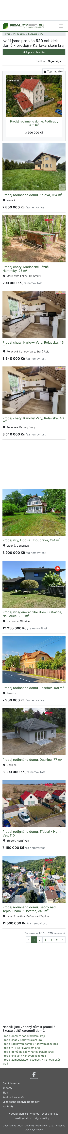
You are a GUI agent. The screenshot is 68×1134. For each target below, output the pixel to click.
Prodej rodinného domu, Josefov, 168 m (33, 688)
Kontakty (8, 1106)
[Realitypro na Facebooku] (34, 1075)
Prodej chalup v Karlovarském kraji (24, 1055)
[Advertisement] (34, 10)
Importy (7, 1088)
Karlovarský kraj (35, 34)
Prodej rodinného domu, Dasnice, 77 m (32, 760)
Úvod (7, 34)
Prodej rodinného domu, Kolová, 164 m (32, 195)
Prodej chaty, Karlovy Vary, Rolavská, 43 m (33, 344)
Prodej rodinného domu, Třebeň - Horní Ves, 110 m (31, 833)
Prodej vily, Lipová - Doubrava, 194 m (31, 540)
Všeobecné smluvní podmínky (21, 1101)
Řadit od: (48, 61)
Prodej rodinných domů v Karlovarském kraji (30, 1043)
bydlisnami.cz (49, 1113)
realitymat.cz (23, 1118)
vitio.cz (34, 1113)
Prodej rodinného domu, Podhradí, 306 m (34, 123)
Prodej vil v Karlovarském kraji (21, 1047)
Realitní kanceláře (13, 1097)
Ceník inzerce (10, 1083)
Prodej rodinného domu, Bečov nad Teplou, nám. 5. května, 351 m (29, 909)
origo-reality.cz (43, 1118)
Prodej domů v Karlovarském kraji (23, 1036)
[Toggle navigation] (60, 26)
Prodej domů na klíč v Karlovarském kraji (28, 1051)
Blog (5, 1092)
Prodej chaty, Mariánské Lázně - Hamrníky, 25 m (26, 269)
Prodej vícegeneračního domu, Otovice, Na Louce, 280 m (32, 614)
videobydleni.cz (18, 1113)
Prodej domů (19, 34)
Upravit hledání (35, 52)
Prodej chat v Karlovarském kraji (22, 1039)
